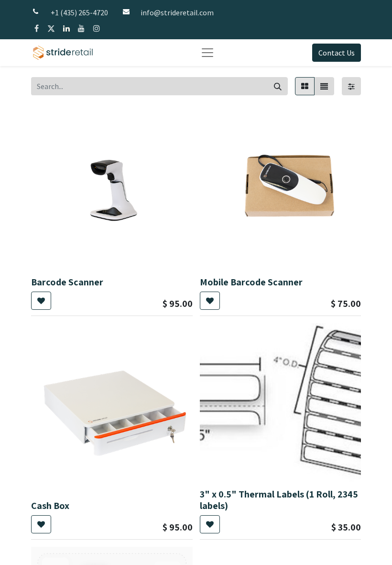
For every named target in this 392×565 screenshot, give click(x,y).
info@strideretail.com (177, 12)
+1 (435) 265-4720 (79, 12)
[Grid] (305, 86)
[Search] (278, 86)
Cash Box (50, 505)
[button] (41, 301)
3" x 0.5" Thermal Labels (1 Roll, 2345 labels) (279, 500)
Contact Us (336, 52)
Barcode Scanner (67, 282)
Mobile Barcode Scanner (251, 282)
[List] (324, 86)
